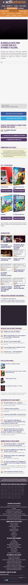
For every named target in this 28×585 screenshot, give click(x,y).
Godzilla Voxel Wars (14, 543)
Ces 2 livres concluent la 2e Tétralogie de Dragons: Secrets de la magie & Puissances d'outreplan (13, 463)
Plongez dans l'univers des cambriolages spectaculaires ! (14, 456)
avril (19, 300)
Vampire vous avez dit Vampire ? (12, 331)
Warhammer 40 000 (14, 530)
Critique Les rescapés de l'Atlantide (14, 568)
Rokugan (14, 536)
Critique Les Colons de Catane (14, 564)
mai (21, 300)
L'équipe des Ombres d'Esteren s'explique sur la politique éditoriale (6, 289)
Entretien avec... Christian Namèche (13, 352)
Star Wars (14, 527)
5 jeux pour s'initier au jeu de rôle (6, 259)
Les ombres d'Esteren (10, 130)
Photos (24, 13)
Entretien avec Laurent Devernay (14, 516)
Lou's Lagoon (14, 551)
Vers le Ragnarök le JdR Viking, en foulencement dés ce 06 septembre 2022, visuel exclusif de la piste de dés (13, 421)
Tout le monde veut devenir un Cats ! (13, 471)
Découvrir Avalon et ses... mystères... (13, 403)
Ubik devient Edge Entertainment (14, 518)
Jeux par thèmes (10, 13)
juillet (2, 301)
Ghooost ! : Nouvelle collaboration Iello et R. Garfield (14, 514)
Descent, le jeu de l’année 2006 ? (12, 341)
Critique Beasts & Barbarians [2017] (14, 569)
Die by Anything (14, 541)
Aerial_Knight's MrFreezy (14, 545)
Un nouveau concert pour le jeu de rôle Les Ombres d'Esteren (19, 246)
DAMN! (14, 540)
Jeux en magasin (23, 11)
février (13, 300)
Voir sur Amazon (6, 190)
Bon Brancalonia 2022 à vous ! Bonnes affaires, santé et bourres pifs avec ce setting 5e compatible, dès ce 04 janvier (12, 430)
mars (16, 300)
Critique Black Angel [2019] (14, 557)
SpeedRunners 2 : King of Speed (14, 544)
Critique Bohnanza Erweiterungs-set (14, 562)
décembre (22, 301)
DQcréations (21, 577)
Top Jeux (4, 13)
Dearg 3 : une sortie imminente (19, 259)
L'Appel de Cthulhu (14, 525)
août (5, 301)
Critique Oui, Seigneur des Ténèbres (14, 565)
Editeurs (8, 15)
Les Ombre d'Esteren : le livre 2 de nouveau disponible (19, 287)
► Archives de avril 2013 (13, 139)
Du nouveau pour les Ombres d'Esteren (19, 270)
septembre (8, 301)
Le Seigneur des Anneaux (14, 526)
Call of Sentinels (14, 550)
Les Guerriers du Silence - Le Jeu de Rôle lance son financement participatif (14, 444)
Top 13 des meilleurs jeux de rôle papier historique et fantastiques (14, 515)
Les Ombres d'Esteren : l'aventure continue (6, 274)
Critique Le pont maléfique (14, 558)
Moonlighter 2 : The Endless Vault (14, 547)
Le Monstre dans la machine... (11, 408)
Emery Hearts (14, 548)
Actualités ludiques (14, 11)
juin (23, 300)
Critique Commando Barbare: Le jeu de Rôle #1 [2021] (14, 559)
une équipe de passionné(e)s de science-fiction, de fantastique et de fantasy (14, 480)
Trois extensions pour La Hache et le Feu (14, 347)
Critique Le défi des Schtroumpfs (14, 561)
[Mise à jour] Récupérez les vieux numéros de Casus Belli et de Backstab (15, 336)
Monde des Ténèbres (14, 529)
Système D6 (14, 533)
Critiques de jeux (4, 11)
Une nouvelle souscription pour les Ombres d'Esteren (6, 246)
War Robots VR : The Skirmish (14, 552)
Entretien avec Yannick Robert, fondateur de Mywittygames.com (14, 519)
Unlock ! (14, 532)
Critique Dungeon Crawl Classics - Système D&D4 (14, 566)
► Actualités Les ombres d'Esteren (13, 135)
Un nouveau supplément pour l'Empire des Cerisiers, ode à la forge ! (15, 450)
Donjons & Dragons (14, 523)
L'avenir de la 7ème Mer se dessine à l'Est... (15, 414)
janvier (9, 300)
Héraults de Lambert (4, 574)
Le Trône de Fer (14, 534)
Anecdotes (14, 15)
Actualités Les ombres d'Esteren (9, 298)
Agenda (19, 15)
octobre (13, 301)
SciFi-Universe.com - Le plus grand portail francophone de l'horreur (14, 2)
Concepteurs (19, 13)
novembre (17, 301)
